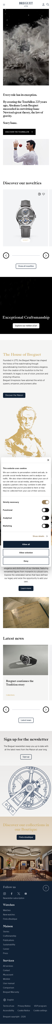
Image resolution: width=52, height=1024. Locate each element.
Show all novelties (26, 266)
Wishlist (6, 979)
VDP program (40, 1006)
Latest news (26, 720)
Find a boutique (26, 837)
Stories (6, 931)
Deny (26, 561)
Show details (38, 536)
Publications (8, 940)
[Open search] (47, 4)
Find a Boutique (10, 919)
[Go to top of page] (46, 888)
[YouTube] (25, 893)
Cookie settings (40, 1010)
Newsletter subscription (13, 898)
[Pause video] (22, 79)
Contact (6, 970)
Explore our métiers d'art (26, 325)
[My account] (43, 4)
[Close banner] (48, 460)
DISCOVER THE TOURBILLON (17, 132)
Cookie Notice (24, 1010)
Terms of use (8, 1006)
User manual (9, 983)
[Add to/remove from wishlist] (43, 194)
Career (6, 949)
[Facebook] (11, 893)
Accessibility (8, 1010)
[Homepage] (26, 4)
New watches (9, 914)
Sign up (26, 756)
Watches (7, 910)
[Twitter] (18, 893)
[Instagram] (4, 893)
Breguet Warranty (11, 992)
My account (8, 974)
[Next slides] (46, 255)
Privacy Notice (24, 1006)
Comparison (8, 987)
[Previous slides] (6, 255)
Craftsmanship (9, 936)
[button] (39, 194)
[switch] (45, 510)
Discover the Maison (14, 395)
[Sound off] (30, 79)
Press (5, 953)
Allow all (26, 544)
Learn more (26, 588)
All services (8, 966)
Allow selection (26, 553)
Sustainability (9, 944)
